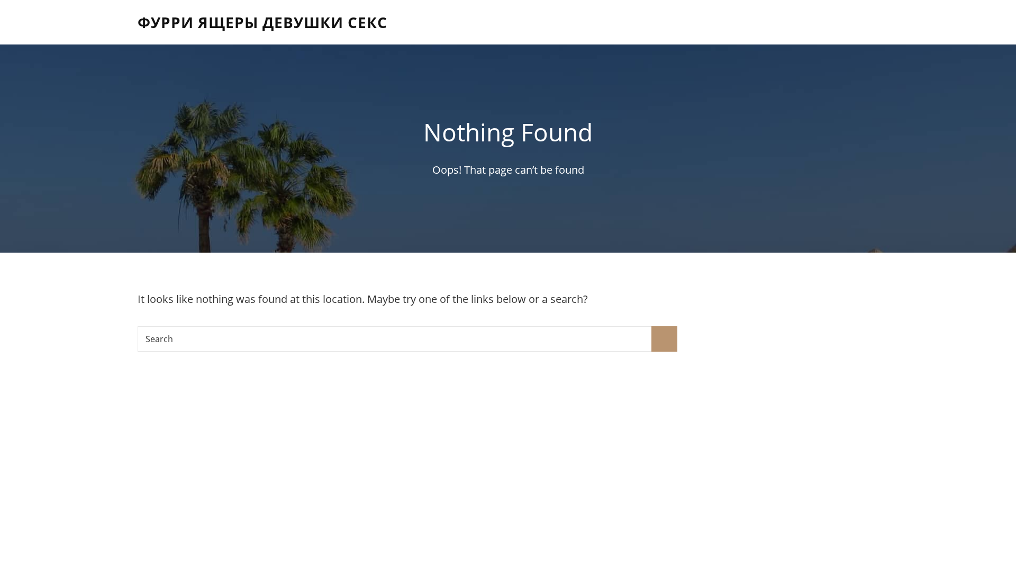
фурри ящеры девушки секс (262, 22)
